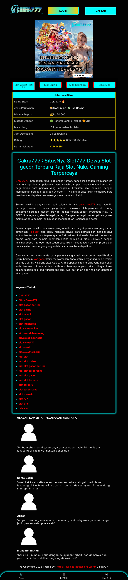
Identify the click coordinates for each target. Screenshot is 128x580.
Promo (21, 578)
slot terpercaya (28, 389)
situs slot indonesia (30, 337)
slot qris (24, 403)
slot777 (23, 398)
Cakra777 (25, 295)
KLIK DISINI (56, 146)
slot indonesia (27, 323)
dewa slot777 (87, 204)
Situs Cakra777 (28, 300)
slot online (25, 309)
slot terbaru (26, 384)
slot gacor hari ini (29, 304)
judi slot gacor (27, 375)
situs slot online (28, 328)
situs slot (24, 347)
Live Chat (106, 578)
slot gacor (39, 259)
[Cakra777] (26, 9)
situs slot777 (26, 342)
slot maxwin (26, 394)
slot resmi (25, 314)
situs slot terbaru (29, 351)
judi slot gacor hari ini (32, 366)
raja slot (34, 231)
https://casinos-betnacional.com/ (76, 566)
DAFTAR (64, 578)
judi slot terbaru (28, 380)
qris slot (24, 408)
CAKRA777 (22, 180)
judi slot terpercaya (30, 370)
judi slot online (27, 361)
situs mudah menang (31, 333)
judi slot (23, 356)
